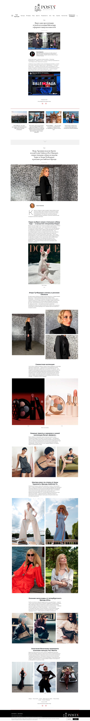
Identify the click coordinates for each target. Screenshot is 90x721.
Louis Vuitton (35, 698)
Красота (38, 15)
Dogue (30, 698)
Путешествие (64, 15)
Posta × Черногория (16, 16)
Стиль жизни (71, 123)
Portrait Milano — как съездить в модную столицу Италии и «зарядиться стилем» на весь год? (53, 127)
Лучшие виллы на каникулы (72, 16)
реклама (20, 713)
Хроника (58, 15)
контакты (14, 713)
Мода (33, 15)
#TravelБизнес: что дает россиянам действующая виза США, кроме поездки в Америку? (19, 127)
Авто (50, 15)
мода (41, 698)
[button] (30, 264)
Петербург (28, 15)
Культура (23, 15)
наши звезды (56, 698)
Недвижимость (44, 15)
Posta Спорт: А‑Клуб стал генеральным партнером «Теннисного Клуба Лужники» (71, 127)
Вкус (54, 15)
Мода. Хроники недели (47, 698)
